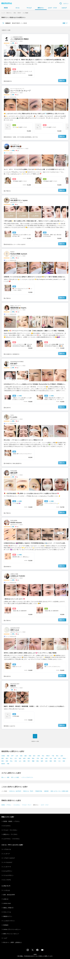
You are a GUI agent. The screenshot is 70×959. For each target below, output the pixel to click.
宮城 (21, 755)
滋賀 (42, 758)
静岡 (29, 758)
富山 (11, 758)
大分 (59, 761)
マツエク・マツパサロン (10, 830)
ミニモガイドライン (9, 921)
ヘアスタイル (7, 849)
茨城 (30, 755)
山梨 (62, 755)
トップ (3, 12)
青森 (8, 755)
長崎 (51, 761)
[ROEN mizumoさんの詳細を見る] (35, 543)
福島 (25, 755)
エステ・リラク (44, 805)
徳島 (24, 761)
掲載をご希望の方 (8, 908)
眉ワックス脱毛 (15, 777)
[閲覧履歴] (60, 3)
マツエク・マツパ (26, 805)
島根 (7, 761)
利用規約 (5, 925)
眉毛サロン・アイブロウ (10, 834)
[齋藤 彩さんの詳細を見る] (35, 705)
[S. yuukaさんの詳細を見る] (35, 439)
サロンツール (7, 912)
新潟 (7, 758)
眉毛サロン (9, 12)
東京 (57, 755)
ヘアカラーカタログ (9, 858)
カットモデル (7, 880)
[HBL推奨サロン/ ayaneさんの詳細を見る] (35, 221)
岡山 (11, 761)
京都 (46, 758)
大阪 (51, 758)
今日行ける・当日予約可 (15, 791)
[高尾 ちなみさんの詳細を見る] (35, 652)
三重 (37, 758)
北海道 (3, 755)
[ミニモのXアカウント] (32, 950)
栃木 (34, 755)
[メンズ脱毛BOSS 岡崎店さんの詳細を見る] (35, 59)
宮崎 (64, 761)
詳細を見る (62, 80)
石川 (16, 758)
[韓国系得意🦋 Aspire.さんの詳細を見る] (35, 330)
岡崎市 (19, 12)
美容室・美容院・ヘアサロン (11, 821)
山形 (17, 755)
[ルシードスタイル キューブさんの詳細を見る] (35, 113)
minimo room (7, 903)
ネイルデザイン (7, 871)
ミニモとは (6, 890)
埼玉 (43, 755)
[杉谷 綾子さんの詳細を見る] (35, 385)
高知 (37, 761)
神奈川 (48, 755)
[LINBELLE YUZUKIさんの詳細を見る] (35, 597)
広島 (16, 761)
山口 (20, 761)
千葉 (53, 755)
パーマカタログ (7, 862)
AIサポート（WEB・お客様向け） (13, 942)
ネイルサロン (16, 805)
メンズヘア (6, 854)
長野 (2, 758)
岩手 (12, 755)
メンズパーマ (7, 867)
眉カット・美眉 (5, 777)
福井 (20, 758)
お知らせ (5, 899)
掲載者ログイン (7, 916)
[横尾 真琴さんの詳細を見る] (35, 492)
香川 (29, 761)
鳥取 (2, 761)
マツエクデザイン (8, 875)
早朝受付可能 (38, 791)
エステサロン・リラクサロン (11, 839)
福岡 (42, 761)
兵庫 (55, 758)
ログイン (66, 3)
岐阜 (24, 758)
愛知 (33, 758)
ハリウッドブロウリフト (27, 777)
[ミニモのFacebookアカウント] (37, 950)
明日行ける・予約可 (28, 791)
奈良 (59, 758)
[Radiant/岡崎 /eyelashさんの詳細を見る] (35, 275)
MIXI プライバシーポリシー (11, 934)
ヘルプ (5, 938)
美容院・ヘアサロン (6, 805)
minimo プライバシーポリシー (12, 929)
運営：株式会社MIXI (9, 894)
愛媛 (33, 761)
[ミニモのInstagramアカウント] (28, 950)
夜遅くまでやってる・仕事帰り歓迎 (59, 791)
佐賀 (46, 761)
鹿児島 (3, 763)
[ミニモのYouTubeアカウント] (42, 950)
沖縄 (8, 763)
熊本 (55, 761)
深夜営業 (46, 791)
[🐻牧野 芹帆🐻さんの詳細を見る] (35, 167)
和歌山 (64, 758)
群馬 (39, 755)
